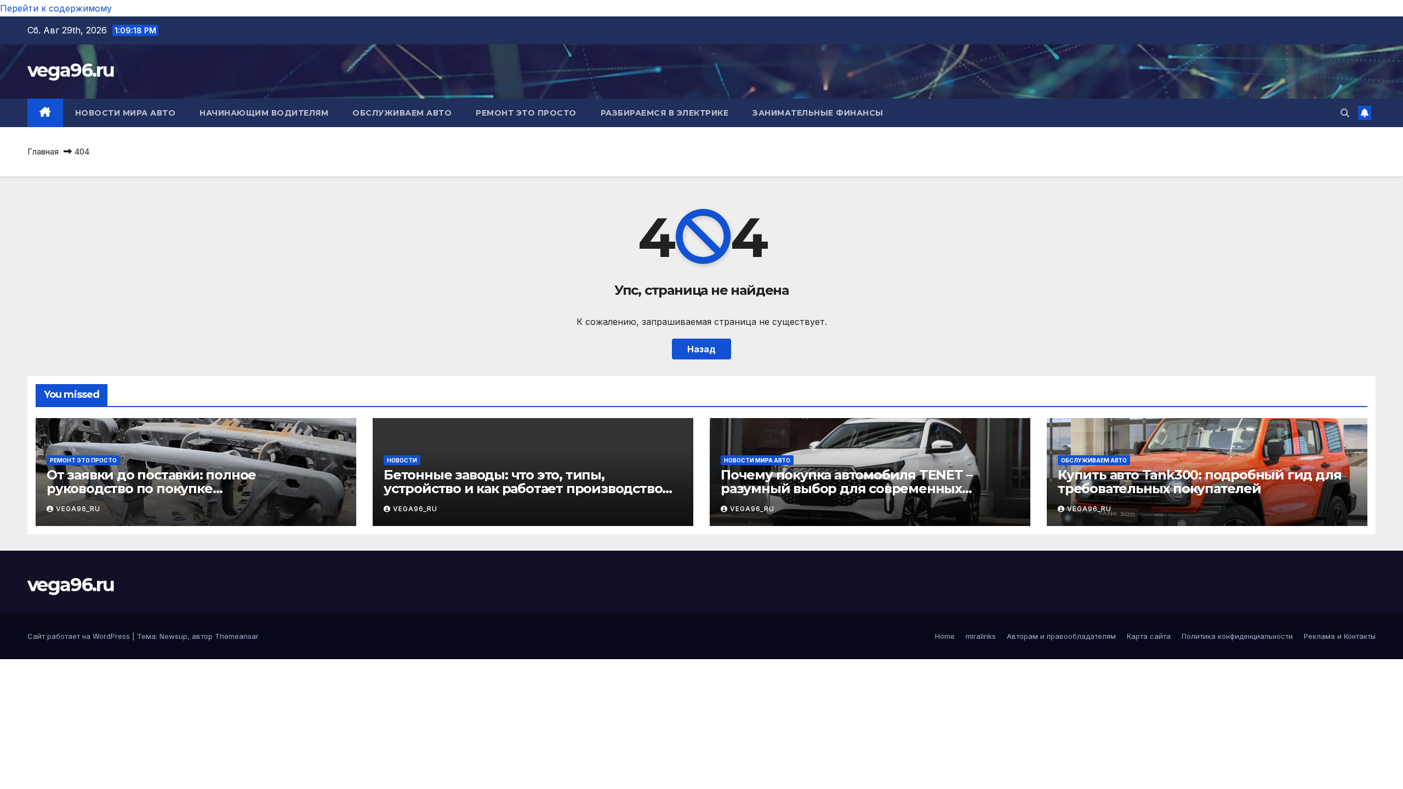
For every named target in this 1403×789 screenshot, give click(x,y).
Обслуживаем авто (402, 113)
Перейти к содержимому (56, 8)
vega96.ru (71, 70)
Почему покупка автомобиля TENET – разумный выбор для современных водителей (846, 488)
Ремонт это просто (526, 113)
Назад (701, 349)
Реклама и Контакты (1340, 636)
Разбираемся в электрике (665, 113)
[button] (1345, 112)
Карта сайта (1149, 636)
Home (945, 636)
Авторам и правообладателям (1061, 636)
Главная (43, 151)
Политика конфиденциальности (1237, 636)
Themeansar (237, 636)
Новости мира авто (125, 113)
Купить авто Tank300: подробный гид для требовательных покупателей (1199, 481)
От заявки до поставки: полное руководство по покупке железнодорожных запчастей (151, 488)
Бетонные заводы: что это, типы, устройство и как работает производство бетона (523, 488)
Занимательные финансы (817, 113)
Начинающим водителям (263, 113)
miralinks (981, 636)
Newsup (173, 636)
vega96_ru (78, 509)
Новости (402, 460)
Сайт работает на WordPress (79, 636)
